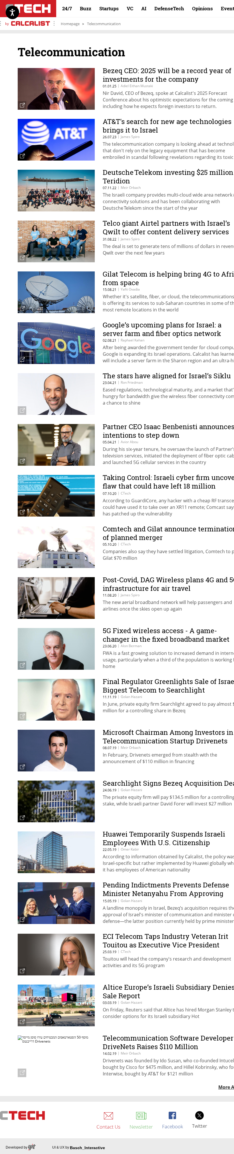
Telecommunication (104, 23)
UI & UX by (78, 1147)
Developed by (16, 1147)
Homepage (70, 23)
